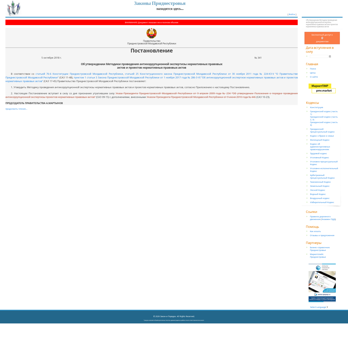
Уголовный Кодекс (319, 157)
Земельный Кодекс (320, 186)
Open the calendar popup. (329, 56)
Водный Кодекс (318, 194)
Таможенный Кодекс (320, 182)
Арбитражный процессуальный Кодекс (322, 176)
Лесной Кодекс (317, 190)
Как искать (315, 231)
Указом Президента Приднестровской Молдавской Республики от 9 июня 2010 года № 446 (201, 97)
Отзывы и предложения (322, 235)
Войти (292, 14)
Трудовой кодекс (318, 153)
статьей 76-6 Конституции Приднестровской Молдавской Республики (79, 73)
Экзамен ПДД (328, 219)
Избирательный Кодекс (322, 202)
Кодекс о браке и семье (322, 135)
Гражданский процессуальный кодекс (322, 130)
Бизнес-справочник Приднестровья (320, 248)
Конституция (316, 107)
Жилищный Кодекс (320, 139)
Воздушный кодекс (320, 198)
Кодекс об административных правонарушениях (320, 147)
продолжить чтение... (16, 108)
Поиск (313, 68)
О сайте (314, 76)
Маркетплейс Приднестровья (318, 255)
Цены (313, 72)
